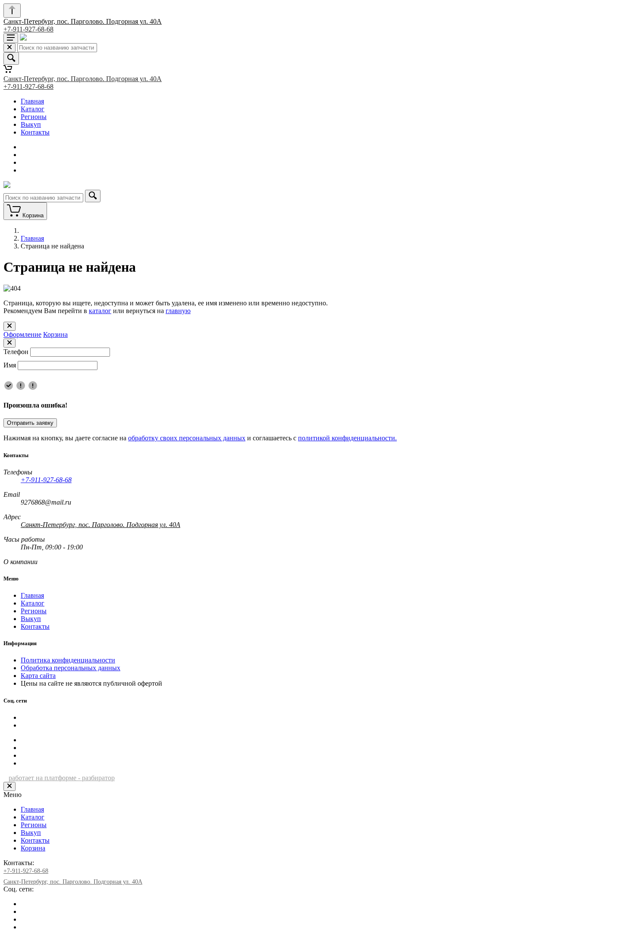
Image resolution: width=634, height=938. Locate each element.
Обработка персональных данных (70, 667)
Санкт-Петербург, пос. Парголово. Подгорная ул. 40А (82, 21)
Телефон (15, 351)
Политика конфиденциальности (68, 660)
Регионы (34, 116)
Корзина (55, 334)
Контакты (35, 132)
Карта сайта (38, 675)
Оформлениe (22, 334)
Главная (32, 101)
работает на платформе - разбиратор (62, 777)
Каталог (32, 109)
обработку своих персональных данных (186, 438)
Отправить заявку (30, 423)
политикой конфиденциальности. (347, 438)
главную (178, 310)
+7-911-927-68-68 (28, 29)
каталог (100, 310)
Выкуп (31, 124)
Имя (9, 365)
